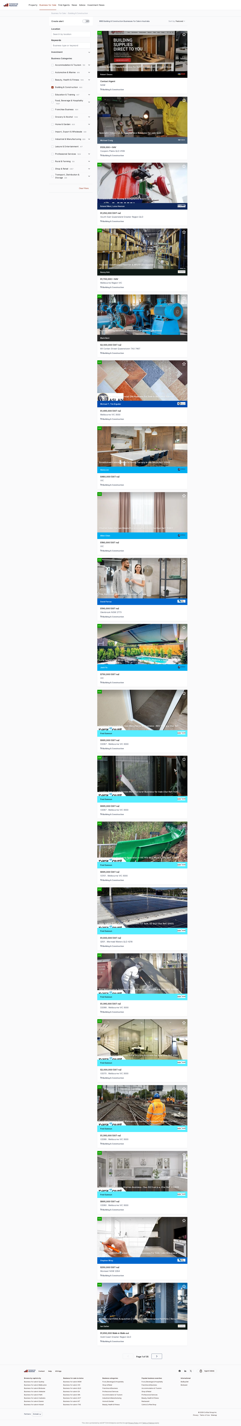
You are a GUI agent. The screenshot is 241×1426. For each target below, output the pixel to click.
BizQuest (184, 1385)
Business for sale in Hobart (34, 1405)
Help (50, 1371)
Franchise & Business (110, 1388)
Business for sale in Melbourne (35, 1385)
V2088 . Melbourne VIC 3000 (114, 1139)
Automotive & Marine (67, 72)
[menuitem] (37, 1365)
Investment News (95, 5)
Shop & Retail (64, 168)
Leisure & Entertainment (69, 146)
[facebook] (179, 1371)
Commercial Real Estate (10, 5)
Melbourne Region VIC (111, 283)
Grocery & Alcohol (66, 117)
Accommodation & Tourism (70, 65)
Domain (37, 1365)
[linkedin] (185, 1371)
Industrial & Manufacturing (70, 139)
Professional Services (68, 154)
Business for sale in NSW (72, 1382)
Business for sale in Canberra (34, 1398)
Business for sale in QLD (72, 1388)
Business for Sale (47, 5)
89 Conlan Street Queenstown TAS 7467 (120, 348)
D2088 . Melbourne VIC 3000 (114, 1007)
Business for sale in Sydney (34, 1382)
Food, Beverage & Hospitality (69, 102)
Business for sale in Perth (33, 1395)
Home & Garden (65, 124)
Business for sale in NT (71, 1401)
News (74, 5)
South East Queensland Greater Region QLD (121, 217)
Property (33, 5)
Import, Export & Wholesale (70, 131)
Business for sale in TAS (72, 1405)
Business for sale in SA (71, 1391)
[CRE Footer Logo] (29, 1371)
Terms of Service (148, 1423)
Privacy (195, 1415)
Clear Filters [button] (84, 188)
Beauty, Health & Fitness (69, 80)
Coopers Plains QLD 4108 (112, 151)
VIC (102, 480)
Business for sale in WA (71, 1395)
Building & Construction (78, 13)
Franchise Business (66, 109)
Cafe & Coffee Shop (149, 1405)
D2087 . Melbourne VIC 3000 (114, 744)
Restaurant (145, 1401)
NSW (102, 85)
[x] (191, 1371)
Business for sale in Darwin (34, 1401)
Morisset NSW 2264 (110, 1271)
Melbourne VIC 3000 (110, 414)
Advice (82, 5)
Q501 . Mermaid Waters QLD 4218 (116, 941)
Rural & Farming (65, 161)
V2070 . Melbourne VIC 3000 (114, 1073)
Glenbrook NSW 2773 (111, 612)
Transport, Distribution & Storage (67, 176)
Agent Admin (209, 1371)
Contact (41, 1371)
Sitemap (214, 1415)
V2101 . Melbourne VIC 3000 (114, 875)
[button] (71, 21)
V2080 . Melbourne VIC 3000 (114, 1205)
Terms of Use (205, 1415)
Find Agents (64, 5)
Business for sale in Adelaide (34, 1391)
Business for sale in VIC (71, 1385)
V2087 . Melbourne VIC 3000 (114, 810)
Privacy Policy (133, 1423)
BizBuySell (184, 1382)
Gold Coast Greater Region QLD (115, 1337)
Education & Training (67, 94)
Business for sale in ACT (72, 1398)
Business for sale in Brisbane (34, 1388)
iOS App (58, 1371)
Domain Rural (37, 1408)
